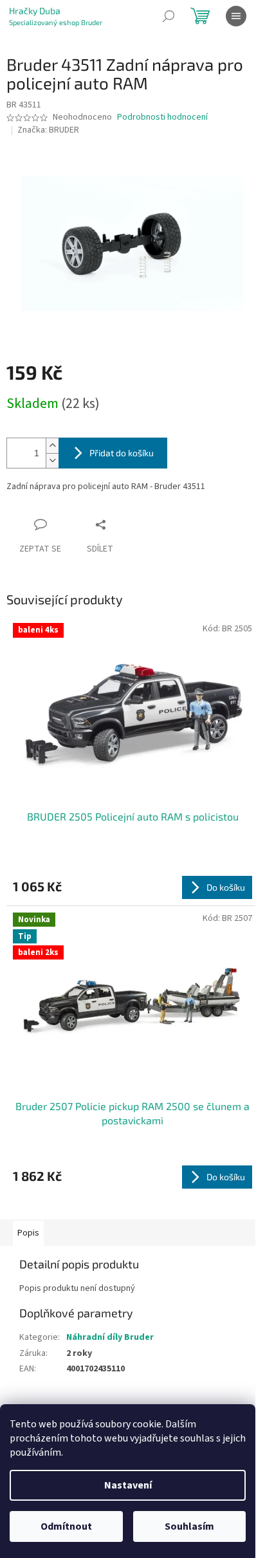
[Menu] (236, 16)
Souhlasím (189, 1526)
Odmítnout (66, 1526)
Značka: (48, 130)
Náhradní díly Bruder (110, 1337)
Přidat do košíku (121, 452)
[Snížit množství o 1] (52, 460)
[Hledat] (168, 16)
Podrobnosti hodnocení (162, 117)
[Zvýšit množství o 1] (52, 445)
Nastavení (128, 1485)
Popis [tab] (28, 1233)
